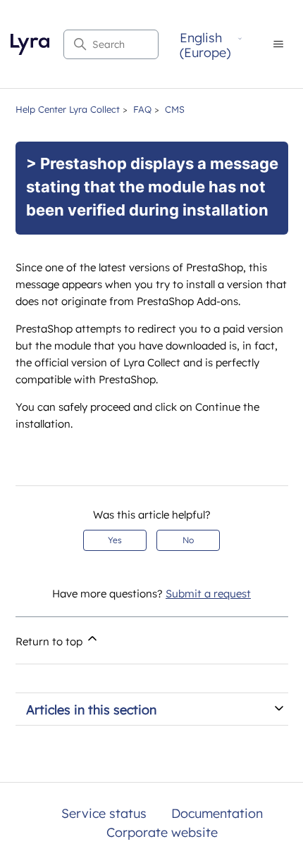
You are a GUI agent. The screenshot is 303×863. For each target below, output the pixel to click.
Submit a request (208, 593)
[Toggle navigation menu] (278, 44)
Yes (115, 540)
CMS (175, 109)
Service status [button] (104, 813)
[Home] (30, 44)
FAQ (142, 109)
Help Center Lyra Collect (68, 109)
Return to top (50, 641)
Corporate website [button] (162, 832)
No (188, 540)
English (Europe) (205, 45)
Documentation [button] (217, 813)
